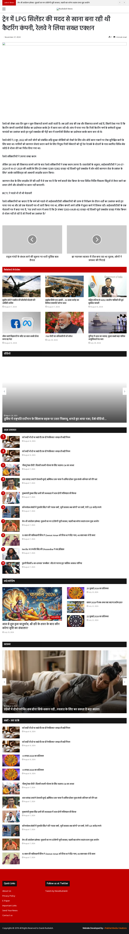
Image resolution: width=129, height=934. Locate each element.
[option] (64, 391)
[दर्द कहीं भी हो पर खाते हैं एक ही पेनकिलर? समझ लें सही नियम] (11, 442)
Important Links (9, 905)
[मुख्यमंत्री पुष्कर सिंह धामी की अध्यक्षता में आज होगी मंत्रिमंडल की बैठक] (11, 498)
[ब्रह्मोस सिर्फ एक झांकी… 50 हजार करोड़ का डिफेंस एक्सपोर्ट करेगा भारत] (64, 286)
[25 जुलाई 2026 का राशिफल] (75, 593)
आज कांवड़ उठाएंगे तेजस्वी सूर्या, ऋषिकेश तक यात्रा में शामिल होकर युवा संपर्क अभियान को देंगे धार (59, 479)
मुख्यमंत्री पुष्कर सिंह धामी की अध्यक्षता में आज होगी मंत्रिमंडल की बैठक (49, 493)
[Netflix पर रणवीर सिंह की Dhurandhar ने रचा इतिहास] (11, 554)
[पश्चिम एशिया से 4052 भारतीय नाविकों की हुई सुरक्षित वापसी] (107, 286)
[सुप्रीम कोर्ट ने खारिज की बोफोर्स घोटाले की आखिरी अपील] (21, 286)
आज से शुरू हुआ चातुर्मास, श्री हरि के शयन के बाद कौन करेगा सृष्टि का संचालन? (31, 626)
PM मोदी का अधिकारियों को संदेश (59, 336)
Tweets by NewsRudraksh (56, 891)
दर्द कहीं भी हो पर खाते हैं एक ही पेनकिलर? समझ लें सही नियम (46, 437)
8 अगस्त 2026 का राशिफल (33, 756)
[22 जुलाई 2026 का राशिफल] (75, 621)
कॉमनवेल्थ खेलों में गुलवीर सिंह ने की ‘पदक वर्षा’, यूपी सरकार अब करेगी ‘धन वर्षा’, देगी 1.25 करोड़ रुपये (61, 507)
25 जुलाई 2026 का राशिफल (98, 588)
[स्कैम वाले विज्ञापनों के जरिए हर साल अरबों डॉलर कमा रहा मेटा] (21, 322)
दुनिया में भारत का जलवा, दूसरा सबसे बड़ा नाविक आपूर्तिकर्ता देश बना (106, 338)
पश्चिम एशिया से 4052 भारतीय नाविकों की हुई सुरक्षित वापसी (105, 301)
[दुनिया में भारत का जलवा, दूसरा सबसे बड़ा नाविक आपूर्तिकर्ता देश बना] (107, 322)
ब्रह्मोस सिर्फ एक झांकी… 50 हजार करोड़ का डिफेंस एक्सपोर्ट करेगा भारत (62, 301)
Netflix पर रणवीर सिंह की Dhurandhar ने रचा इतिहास (43, 549)
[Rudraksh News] (65, 9)
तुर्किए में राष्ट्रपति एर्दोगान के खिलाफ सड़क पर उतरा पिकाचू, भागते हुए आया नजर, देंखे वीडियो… (55, 419)
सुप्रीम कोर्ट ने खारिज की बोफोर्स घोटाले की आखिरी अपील (18, 301)
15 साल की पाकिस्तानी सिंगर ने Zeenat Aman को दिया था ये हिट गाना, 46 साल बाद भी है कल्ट (58, 535)
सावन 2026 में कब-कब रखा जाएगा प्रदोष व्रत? (105, 602)
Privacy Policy (8, 896)
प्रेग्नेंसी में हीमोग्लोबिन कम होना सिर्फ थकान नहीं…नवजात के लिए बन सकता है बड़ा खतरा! (52, 709)
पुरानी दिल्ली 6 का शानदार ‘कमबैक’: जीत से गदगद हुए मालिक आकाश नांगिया (52, 563)
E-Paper (6, 901)
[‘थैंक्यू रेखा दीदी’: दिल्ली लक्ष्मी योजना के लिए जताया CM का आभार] (11, 470)
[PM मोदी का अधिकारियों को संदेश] (64, 322)
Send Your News (9, 910)
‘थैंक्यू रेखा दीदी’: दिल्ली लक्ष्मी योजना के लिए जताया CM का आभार (48, 465)
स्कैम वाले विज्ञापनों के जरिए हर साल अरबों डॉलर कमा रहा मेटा (20, 338)
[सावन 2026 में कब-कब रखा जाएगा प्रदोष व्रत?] (75, 607)
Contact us (7, 915)
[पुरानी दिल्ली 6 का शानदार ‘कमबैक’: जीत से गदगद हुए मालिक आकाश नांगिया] (11, 568)
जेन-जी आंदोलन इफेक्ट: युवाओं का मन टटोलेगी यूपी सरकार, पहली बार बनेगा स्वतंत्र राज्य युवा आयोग (53, 2)
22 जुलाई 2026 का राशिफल (98, 616)
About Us (6, 891)
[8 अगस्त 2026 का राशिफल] (11, 760)
